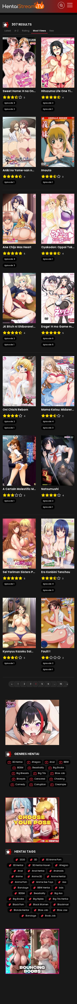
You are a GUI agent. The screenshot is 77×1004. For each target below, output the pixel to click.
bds (61, 887)
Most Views (39, 30)
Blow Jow (62, 910)
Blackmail (63, 904)
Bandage (22, 887)
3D (35, 859)
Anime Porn (20, 882)
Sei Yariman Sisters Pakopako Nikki (19, 572)
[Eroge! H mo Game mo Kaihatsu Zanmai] (57, 298)
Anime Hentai (58, 876)
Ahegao (35, 761)
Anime (19, 876)
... (54, 683)
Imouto (46, 170)
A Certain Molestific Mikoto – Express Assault (19, 489)
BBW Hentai (43, 887)
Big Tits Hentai (60, 898)
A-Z (16, 30)
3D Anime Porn (53, 859)
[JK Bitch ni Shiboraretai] (19, 298)
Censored (39, 778)
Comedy (20, 784)
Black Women (40, 904)
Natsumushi (50, 489)
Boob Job (50, 915)
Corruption (40, 784)
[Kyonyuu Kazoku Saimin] (19, 623)
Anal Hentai (37, 870)
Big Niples (38, 898)
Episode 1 (48, 109)
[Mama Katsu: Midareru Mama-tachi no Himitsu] (57, 381)
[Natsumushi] (57, 460)
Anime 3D (36, 876)
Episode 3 (9, 102)
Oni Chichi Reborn (15, 409)
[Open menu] (70, 5)
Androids (58, 870)
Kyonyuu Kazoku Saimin (19, 651)
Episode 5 (48, 344)
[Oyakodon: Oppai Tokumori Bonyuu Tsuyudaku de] (57, 218)
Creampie (60, 784)
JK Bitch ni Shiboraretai (19, 326)
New (51, 30)
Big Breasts (22, 773)
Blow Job (59, 773)
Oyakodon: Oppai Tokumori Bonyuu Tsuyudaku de (57, 247)
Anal (52, 761)
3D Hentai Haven (41, 865)
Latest (7, 30)
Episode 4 (9, 259)
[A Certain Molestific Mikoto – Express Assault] (19, 460)
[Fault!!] (57, 623)
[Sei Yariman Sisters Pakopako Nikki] (19, 543)
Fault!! (45, 651)
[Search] (61, 5)
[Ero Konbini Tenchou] (57, 543)
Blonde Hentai (21, 910)
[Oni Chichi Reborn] (19, 381)
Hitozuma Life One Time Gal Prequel (57, 91)
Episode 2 (9, 109)
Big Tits (41, 773)
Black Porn (18, 904)
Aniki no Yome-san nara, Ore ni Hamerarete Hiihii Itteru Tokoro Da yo (19, 170)
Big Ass (58, 893)
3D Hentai (17, 761)
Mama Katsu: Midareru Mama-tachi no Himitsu (57, 409)
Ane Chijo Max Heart (17, 247)
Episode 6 (48, 338)
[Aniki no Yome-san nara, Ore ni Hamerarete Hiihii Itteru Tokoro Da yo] (19, 141)
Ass (64, 882)
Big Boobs (58, 767)
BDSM (20, 767)
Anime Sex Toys (44, 882)
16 (61, 683)
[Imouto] (57, 141)
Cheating (59, 778)
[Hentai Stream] (23, 5)
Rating (25, 30)
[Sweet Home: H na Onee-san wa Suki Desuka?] (19, 62)
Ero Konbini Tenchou (55, 572)
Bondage (30, 915)
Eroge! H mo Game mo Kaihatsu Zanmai (57, 326)
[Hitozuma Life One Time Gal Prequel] (57, 62)
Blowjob (20, 778)
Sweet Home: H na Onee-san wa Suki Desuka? (19, 91)
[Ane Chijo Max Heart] (19, 218)
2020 (22, 859)
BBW (66, 761)
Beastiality (38, 767)
